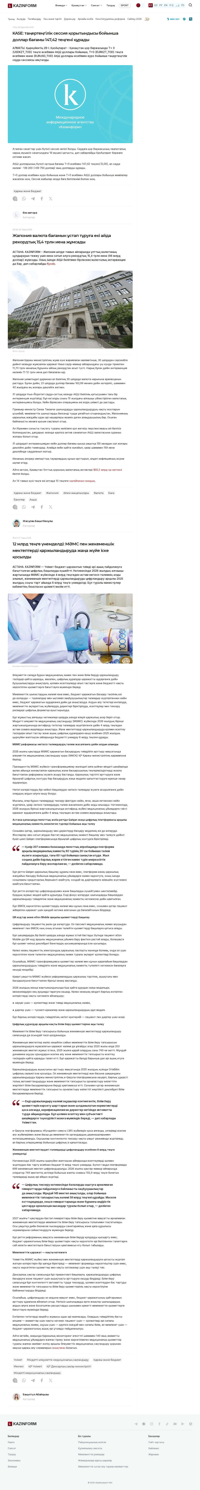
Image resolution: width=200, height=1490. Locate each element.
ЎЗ (182, 5)
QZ (156, 5)
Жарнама (153, 1454)
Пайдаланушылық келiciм (92, 1442)
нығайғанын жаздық (82, 480)
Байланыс (153, 1448)
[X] (50, 198)
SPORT (125, 5)
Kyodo (51, 263)
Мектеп (19, 1366)
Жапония (52, 493)
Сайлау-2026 (134, 19)
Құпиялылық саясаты (90, 1448)
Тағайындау (34, 19)
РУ (160, 5)
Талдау (110, 5)
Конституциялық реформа (110, 19)
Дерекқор (69, 19)
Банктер (19, 499)
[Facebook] (41, 198)
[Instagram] (15, 198)
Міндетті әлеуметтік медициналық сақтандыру (58, 1359)
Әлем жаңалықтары (76, 493)
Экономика (14, 1460)
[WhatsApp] (23, 198)
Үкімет (18, 1359)
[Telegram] (32, 198)
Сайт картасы (156, 1442)
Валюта (98, 493)
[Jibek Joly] (174, 19)
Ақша (33, 499)
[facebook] (159, 1423)
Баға (111, 493)
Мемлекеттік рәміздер (91, 1454)
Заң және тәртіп (52, 19)
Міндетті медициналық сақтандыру (37, 1373)
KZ (150, 5)
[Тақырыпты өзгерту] (140, 5)
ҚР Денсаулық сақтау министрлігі (69, 1366)
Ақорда (21, 19)
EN (165, 5)
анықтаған (58, 1347)
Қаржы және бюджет (27, 191)
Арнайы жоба (85, 19)
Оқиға (11, 1442)
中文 (171, 5)
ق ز (177, 5)
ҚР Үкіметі (35, 1366)
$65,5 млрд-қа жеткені (107, 469)
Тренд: (11, 19)
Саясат (12, 1448)
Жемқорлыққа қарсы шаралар (95, 1460)
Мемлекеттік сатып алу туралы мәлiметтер (103, 1466)
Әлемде (12, 1466)
